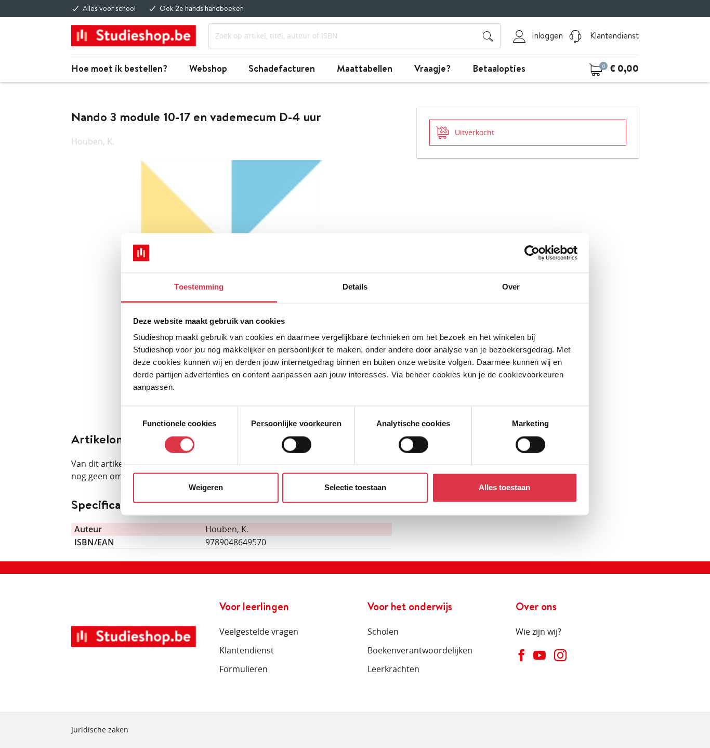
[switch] (296, 444)
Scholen (383, 631)
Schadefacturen (281, 68)
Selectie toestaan (355, 487)
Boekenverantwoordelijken (419, 650)
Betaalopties (498, 68)
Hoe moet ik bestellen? (119, 68)
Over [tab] (511, 287)
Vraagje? (432, 68)
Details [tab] (355, 287)
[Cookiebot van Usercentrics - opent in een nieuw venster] (532, 252)
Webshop (208, 68)
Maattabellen (364, 68)
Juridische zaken (99, 729)
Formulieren (243, 669)
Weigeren (206, 487)
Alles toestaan (504, 487)
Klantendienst (613, 35)
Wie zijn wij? (538, 631)
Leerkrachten (393, 669)
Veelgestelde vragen (258, 631)
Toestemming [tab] (198, 287)
